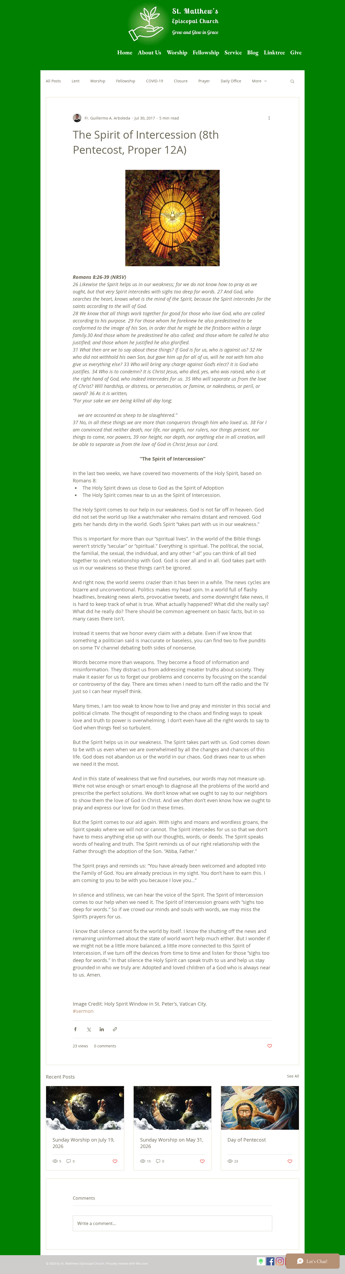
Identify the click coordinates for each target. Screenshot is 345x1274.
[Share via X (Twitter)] (88, 1029)
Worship (97, 80)
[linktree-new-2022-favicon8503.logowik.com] (261, 1261)
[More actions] (269, 118)
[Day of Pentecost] (260, 1108)
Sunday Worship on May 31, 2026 (171, 1142)
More (256, 80)
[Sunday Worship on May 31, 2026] (173, 1108)
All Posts (53, 80)
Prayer (204, 80)
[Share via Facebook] (75, 1029)
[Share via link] (115, 1029)
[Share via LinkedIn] (101, 1029)
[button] (292, 81)
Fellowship (125, 80)
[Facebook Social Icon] (270, 1261)
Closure (181, 80)
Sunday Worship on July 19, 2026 (83, 1142)
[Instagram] (280, 1261)
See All (293, 1076)
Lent (76, 80)
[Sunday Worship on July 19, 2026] (85, 1108)
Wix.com (142, 1263)
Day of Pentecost (246, 1139)
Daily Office (231, 80)
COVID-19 (154, 80)
